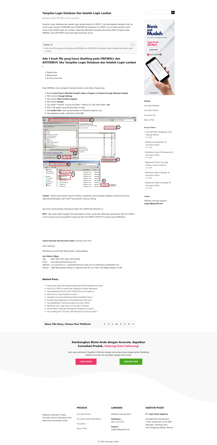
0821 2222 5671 (117, 421)
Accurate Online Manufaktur (89, 419)
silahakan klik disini (83, 240)
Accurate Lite (149, 115)
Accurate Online (151, 110)
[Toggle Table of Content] (131, 45)
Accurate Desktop (151, 105)
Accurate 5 (81, 423)
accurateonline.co (58, 264)
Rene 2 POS (149, 120)
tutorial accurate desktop (71, 18)
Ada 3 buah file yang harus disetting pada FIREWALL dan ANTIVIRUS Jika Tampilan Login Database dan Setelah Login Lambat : (89, 49)
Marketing (47, 18)
